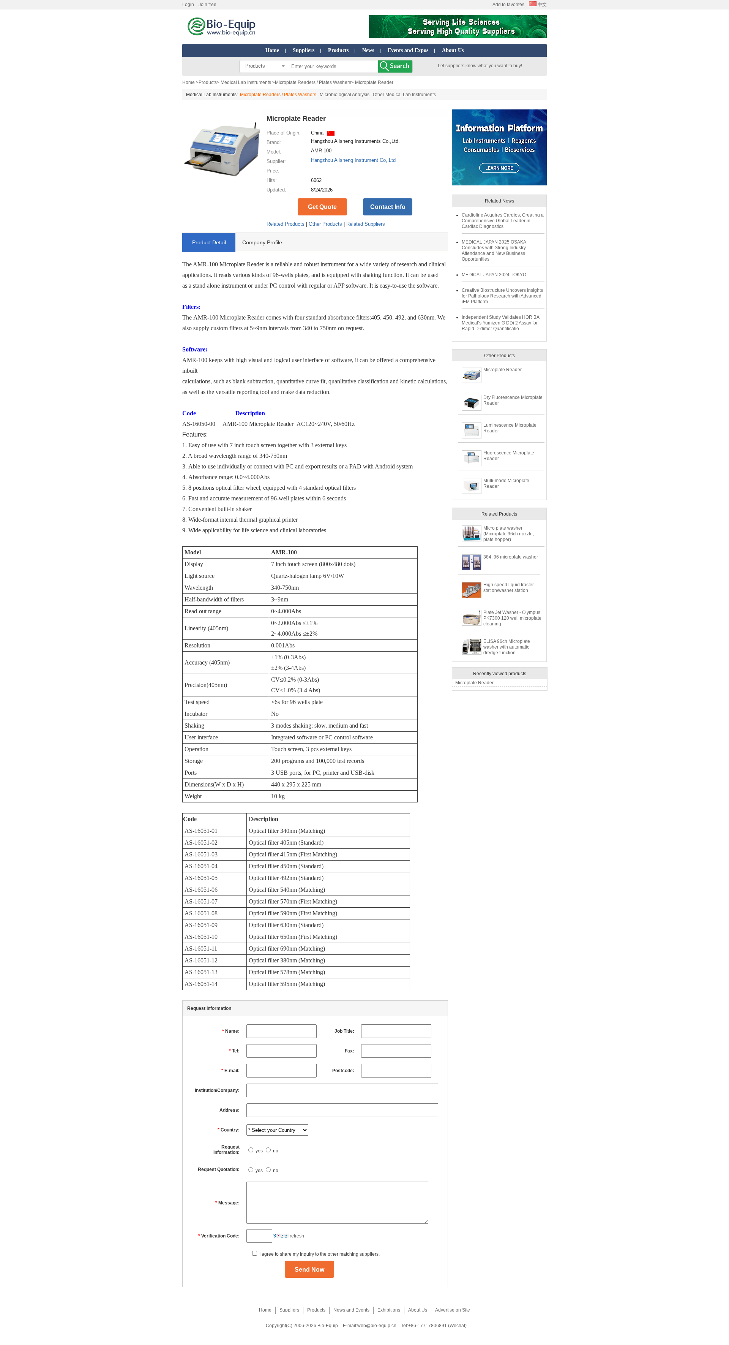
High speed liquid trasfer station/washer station (508, 587)
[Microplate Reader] (222, 187)
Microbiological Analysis (344, 94)
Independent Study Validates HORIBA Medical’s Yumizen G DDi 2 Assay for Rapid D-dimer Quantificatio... (500, 323)
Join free (207, 4)
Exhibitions (388, 1310)
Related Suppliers (365, 224)
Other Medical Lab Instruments (404, 94)
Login (188, 4)
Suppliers (303, 50)
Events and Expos (408, 50)
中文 (541, 4)
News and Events (351, 1310)
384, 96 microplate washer (510, 557)
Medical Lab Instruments (246, 82)
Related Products (286, 224)
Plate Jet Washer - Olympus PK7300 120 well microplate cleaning (512, 618)
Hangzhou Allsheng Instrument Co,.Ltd (353, 160)
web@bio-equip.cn (376, 1325)
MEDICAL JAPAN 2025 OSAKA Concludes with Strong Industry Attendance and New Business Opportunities (494, 250)
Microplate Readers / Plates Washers (313, 82)
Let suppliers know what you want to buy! (480, 65)
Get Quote (322, 207)
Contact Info (388, 207)
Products (338, 50)
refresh (297, 1236)
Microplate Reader (502, 369)
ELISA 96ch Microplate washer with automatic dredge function (506, 647)
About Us (453, 50)
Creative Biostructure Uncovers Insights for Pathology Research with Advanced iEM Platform (502, 296)
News (368, 50)
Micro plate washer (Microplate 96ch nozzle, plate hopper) (508, 533)
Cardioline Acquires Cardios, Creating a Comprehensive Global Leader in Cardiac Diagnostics (503, 220)
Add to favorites (508, 4)
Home (272, 50)
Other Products (325, 224)
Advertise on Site (452, 1310)
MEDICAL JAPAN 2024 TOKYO (494, 274)
